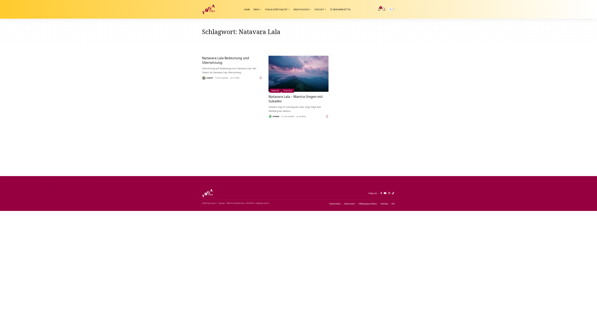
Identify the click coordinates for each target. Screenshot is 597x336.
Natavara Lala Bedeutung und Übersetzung (225, 60)
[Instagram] (389, 193)
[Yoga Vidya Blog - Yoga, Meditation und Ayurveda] (208, 9)
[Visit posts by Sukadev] (204, 78)
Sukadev (209, 78)
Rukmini (276, 116)
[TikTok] (393, 193)
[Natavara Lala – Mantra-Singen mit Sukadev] (298, 74)
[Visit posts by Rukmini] (270, 116)
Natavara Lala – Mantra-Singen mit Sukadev (295, 98)
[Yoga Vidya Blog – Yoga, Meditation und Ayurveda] (207, 193)
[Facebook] (381, 193)
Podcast (288, 90)
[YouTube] (385, 193)
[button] (383, 9)
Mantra (275, 90)
